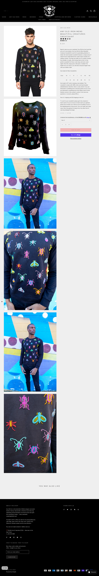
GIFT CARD (42, 19)
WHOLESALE (93, 17)
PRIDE (41, 17)
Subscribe (12, 557)
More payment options (75, 138)
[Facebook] (6, 537)
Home (4, 17)
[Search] (91, 11)
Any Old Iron (14, 17)
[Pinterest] (17, 537)
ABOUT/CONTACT (55, 19)
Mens (24, 17)
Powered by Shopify (11, 572)
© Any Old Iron (11, 569)
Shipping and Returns (63, 17)
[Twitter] (10, 537)
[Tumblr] (21, 537)
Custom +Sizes (79, 17)
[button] (66, 39)
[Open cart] (94, 11)
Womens (33, 17)
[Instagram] (13, 537)
